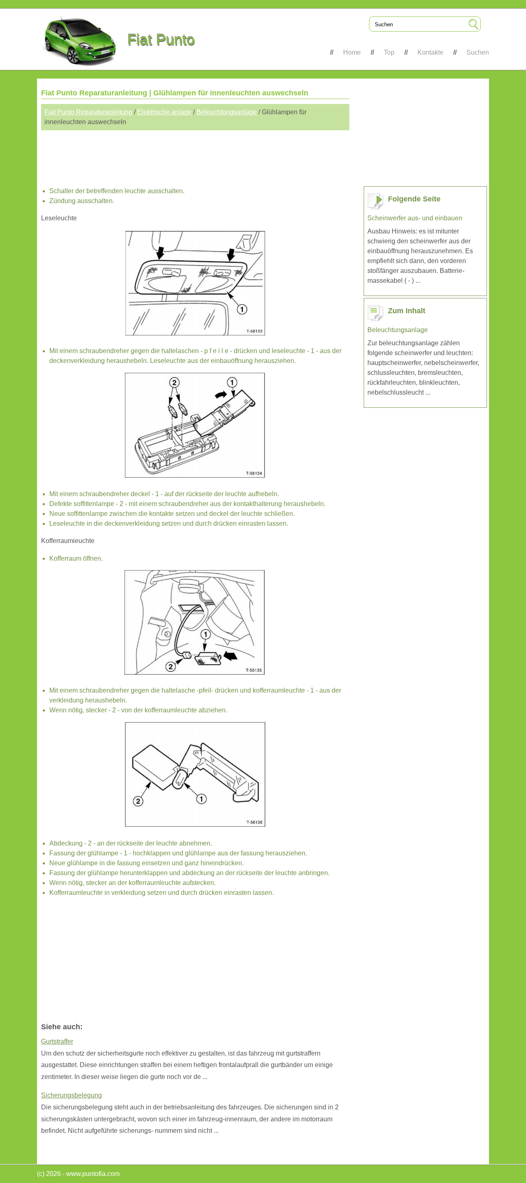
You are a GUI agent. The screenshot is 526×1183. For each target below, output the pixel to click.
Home (352, 52)
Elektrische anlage (164, 112)
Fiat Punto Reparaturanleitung (88, 112)
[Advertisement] (195, 155)
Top (389, 52)
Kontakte (430, 52)
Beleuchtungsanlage (226, 112)
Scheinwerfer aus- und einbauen (414, 218)
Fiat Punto (161, 39)
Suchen (477, 52)
